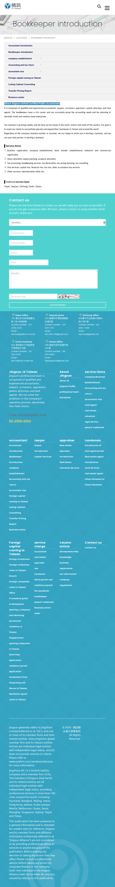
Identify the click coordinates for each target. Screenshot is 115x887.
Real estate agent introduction (94, 459)
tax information (68, 573)
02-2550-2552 (20, 421)
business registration (66, 565)
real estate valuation (90, 413)
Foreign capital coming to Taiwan (18, 498)
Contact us (90, 547)
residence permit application (18, 668)
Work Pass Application (15, 657)
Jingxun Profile (67, 386)
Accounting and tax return (95, 391)
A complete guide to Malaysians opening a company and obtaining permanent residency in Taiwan (19, 615)
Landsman (39, 573)
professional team (69, 391)
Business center (17, 529)
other (37, 613)
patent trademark (94, 427)
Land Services (92, 467)
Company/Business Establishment (95, 379)
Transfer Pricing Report (17, 521)
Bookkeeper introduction (43, 37)
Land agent (91, 404)
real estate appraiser (40, 560)
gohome (8, 37)
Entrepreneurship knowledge (69, 554)
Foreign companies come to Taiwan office (19, 587)
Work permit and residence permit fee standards (43, 585)
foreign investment (19, 559)
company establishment (17, 470)
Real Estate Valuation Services (69, 465)
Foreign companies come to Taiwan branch (19, 570)
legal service (91, 421)
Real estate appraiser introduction (66, 451)
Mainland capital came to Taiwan (18, 696)
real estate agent (94, 473)
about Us (64, 380)
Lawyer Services (42, 456)
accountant (21, 37)
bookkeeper (40, 596)
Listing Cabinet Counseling (17, 510)
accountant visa (93, 399)
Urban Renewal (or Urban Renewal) (95, 482)
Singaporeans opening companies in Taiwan (19, 643)
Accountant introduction (16, 448)
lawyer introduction (41, 448)
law (36, 568)
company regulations (66, 582)
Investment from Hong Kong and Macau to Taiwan (18, 683)
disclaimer (65, 397)
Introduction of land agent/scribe (94, 448)
